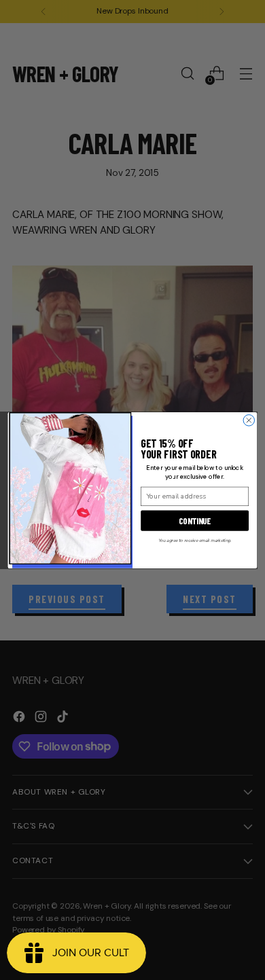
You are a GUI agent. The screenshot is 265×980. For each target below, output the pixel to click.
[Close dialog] (248, 419)
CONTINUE (195, 520)
